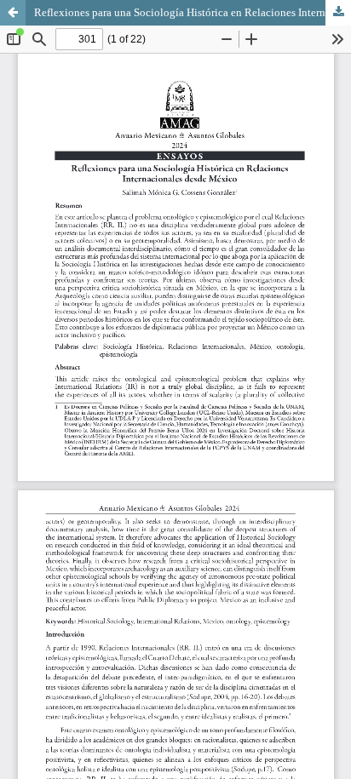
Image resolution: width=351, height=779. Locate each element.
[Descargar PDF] (338, 13)
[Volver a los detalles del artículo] (13, 13)
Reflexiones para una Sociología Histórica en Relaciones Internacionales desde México (192, 12)
